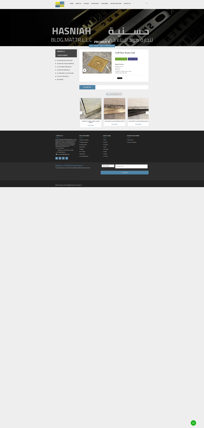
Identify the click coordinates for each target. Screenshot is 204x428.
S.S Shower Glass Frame (65, 73)
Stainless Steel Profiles (65, 63)
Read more (90, 125)
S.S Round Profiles (63, 70)
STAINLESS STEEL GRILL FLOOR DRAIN (90, 122)
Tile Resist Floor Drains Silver (114, 121)
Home (91, 45)
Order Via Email (133, 59)
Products (96, 45)
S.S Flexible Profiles (64, 66)
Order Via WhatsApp (121, 59)
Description (87, 87)
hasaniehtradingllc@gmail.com (63, 154)
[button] (84, 70)
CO (82, 185)
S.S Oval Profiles (63, 76)
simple (101, 45)
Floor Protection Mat (65, 60)
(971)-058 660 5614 (61, 152)
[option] (97, 63)
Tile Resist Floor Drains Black (138, 121)
